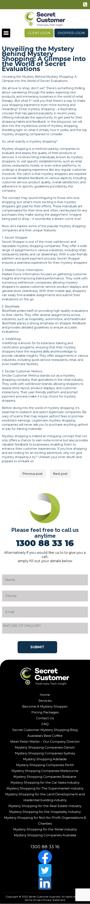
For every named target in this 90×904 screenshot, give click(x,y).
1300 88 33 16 (85, 5)
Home (45, 695)
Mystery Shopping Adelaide (45, 759)
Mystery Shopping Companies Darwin (45, 747)
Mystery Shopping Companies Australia (45, 835)
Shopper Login (71, 33)
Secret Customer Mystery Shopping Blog (45, 730)
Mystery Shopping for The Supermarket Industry (45, 788)
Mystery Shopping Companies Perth (45, 765)
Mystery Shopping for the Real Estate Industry (44, 806)
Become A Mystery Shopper (45, 706)
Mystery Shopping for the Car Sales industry (45, 782)
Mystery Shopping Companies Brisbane (44, 777)
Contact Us (45, 718)
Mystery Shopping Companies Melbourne (45, 771)
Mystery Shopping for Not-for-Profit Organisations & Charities (45, 820)
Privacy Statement (53, 899)
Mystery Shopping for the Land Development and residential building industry (45, 797)
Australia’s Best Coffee (45, 736)
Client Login (39, 33)
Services (45, 701)
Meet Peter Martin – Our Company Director (45, 742)
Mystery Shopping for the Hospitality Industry (45, 812)
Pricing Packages (45, 712)
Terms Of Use (33, 899)
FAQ (45, 724)
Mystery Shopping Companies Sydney (45, 753)
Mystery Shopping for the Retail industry (45, 829)
